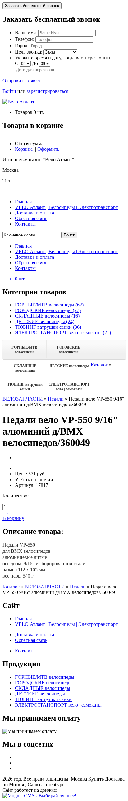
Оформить (48, 149)
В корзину (13, 518)
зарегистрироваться (47, 91)
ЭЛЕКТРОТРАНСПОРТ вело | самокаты (69, 386)
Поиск (69, 235)
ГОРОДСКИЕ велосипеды (68, 349)
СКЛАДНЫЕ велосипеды (25, 368)
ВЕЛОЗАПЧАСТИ (23, 398)
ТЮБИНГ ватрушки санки (25, 386)
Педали (56, 398)
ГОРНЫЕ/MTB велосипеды (24, 349)
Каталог (99, 364)
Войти (9, 91)
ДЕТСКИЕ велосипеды (69, 366)
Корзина (24, 149)
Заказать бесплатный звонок (32, 5)
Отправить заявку (21, 80)
